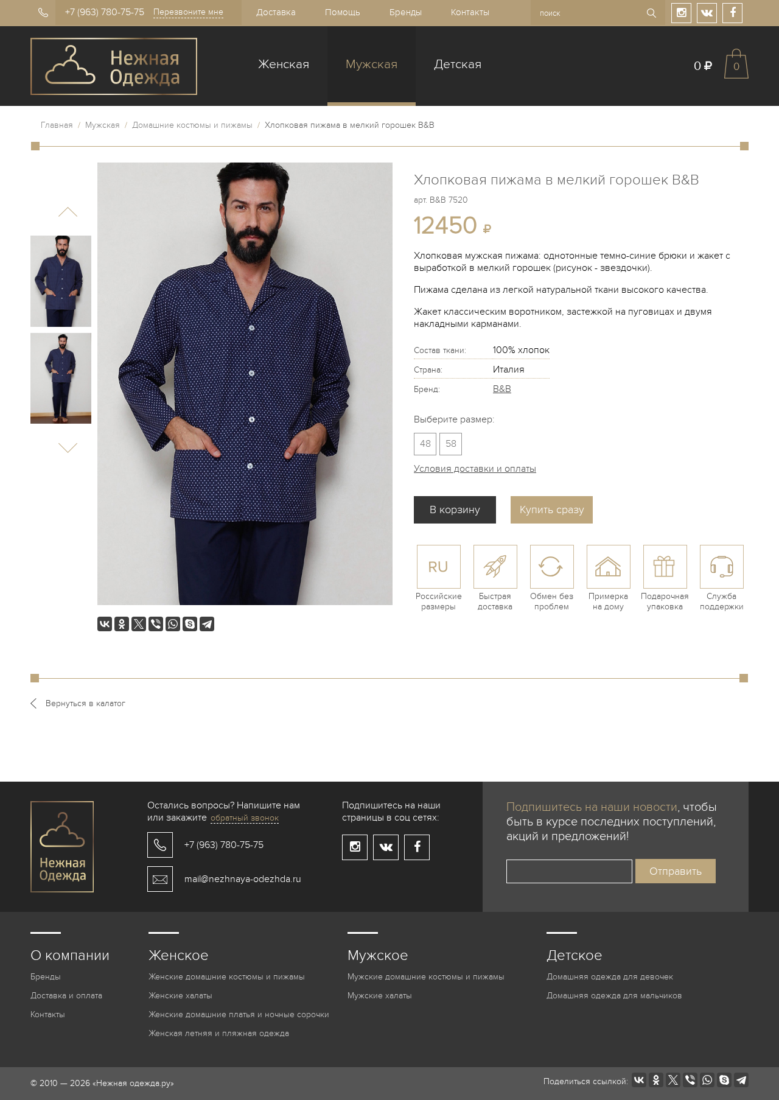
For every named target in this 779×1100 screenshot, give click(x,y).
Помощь (342, 12)
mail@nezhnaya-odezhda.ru (242, 879)
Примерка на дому (608, 601)
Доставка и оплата (66, 995)
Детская (457, 64)
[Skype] (190, 624)
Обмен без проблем (551, 601)
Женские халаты (180, 995)
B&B (502, 389)
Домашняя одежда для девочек (610, 977)
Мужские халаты (380, 995)
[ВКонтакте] (104, 624)
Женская (283, 64)
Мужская (371, 64)
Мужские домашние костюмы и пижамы (426, 977)
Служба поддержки (722, 601)
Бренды (406, 12)
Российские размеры (439, 601)
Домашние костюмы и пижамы (192, 125)
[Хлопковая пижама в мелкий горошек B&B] (60, 281)
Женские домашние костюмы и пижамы (226, 977)
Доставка (276, 12)
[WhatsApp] (173, 624)
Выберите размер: (454, 419)
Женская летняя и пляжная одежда (218, 1033)
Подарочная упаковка (665, 601)
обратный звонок (245, 818)
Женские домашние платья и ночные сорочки (238, 1014)
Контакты (470, 12)
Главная (57, 125)
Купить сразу (552, 509)
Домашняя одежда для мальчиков (614, 995)
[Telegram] (207, 624)
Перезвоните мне (188, 12)
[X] (138, 624)
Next (67, 448)
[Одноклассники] (121, 624)
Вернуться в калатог (85, 703)
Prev (67, 212)
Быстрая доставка (495, 601)
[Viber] (155, 624)
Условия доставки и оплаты (475, 469)
